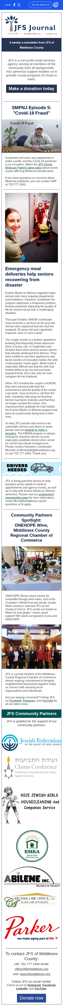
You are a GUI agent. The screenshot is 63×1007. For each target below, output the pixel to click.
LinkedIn (22, 988)
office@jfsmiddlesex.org (31, 969)
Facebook (15, 700)
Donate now (31, 998)
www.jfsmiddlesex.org (35, 974)
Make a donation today (31, 88)
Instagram (29, 700)
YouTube (47, 700)
